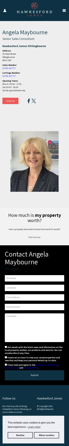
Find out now (34, 237)
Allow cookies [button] (46, 435)
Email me (10, 100)
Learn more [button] (34, 427)
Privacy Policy (12, 367)
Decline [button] (20, 435)
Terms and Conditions (47, 365)
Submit (35, 375)
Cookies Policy (31, 367)
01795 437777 (9, 68)
